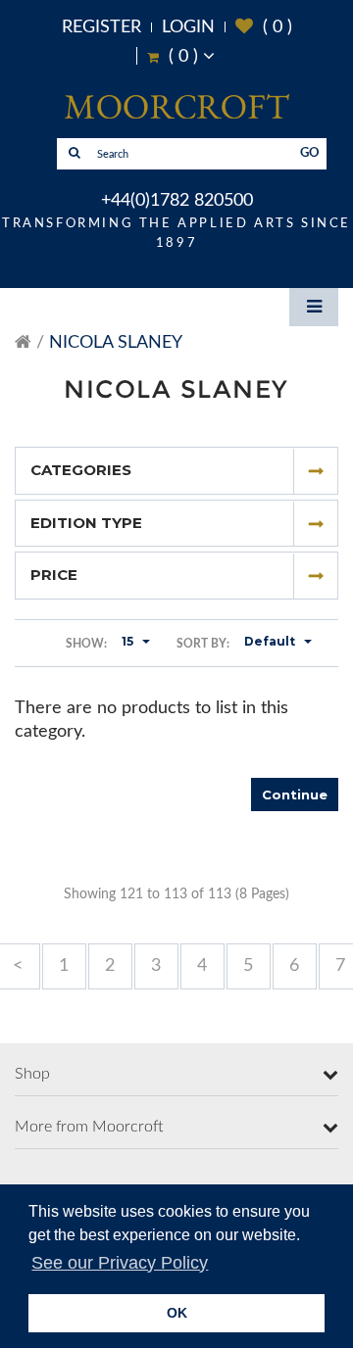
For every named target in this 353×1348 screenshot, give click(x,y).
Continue (295, 794)
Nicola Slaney (115, 343)
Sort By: (202, 644)
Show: (86, 644)
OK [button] (177, 1313)
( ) (263, 27)
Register (101, 27)
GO (310, 153)
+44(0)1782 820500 (177, 201)
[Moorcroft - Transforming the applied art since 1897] (176, 106)
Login (188, 27)
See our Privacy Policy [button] (119, 1263)
